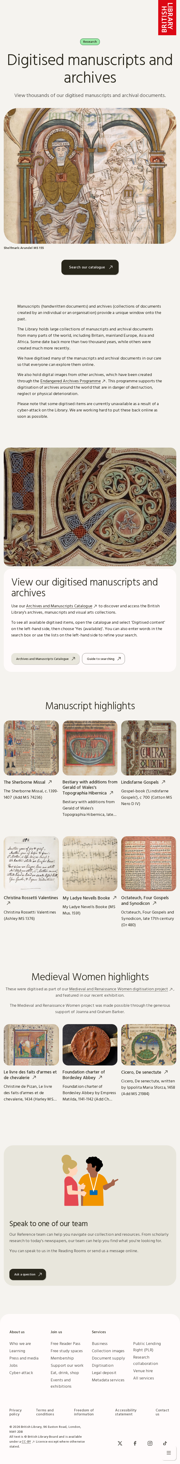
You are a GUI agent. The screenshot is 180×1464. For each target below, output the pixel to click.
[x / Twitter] (120, 1443)
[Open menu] (168, 1452)
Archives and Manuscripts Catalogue (59, 605)
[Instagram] (150, 1443)
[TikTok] (165, 1443)
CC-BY (26, 1441)
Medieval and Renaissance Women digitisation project (118, 988)
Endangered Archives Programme (70, 380)
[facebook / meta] (135, 1443)
